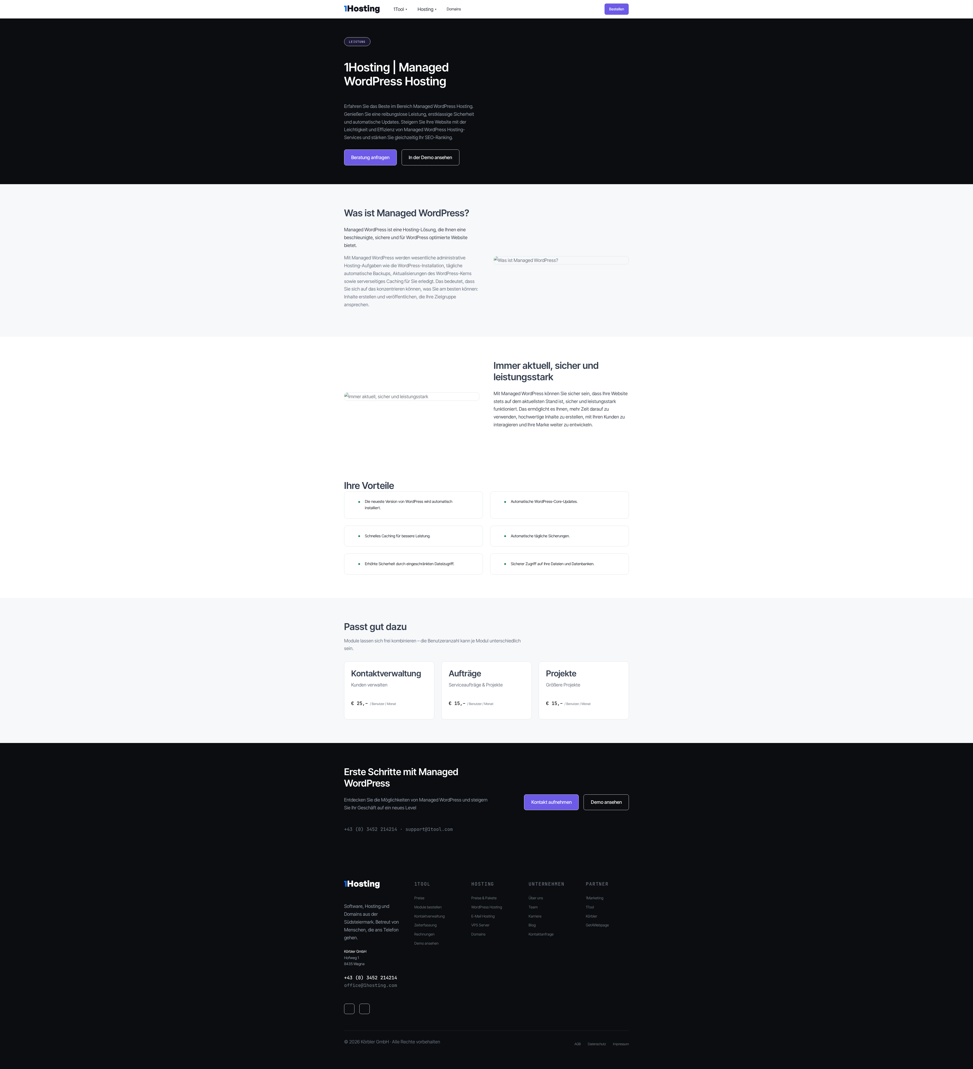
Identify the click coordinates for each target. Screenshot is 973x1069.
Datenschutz (597, 1044)
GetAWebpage (597, 925)
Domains (454, 9)
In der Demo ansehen (430, 157)
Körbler (591, 916)
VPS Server (480, 925)
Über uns (536, 898)
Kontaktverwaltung (429, 916)
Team (533, 907)
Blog (532, 925)
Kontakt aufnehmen (551, 802)
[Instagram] (364, 1009)
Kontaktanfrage (541, 934)
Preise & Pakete (484, 898)
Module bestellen (428, 907)
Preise (419, 898)
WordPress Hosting (486, 907)
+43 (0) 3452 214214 (370, 978)
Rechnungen (424, 934)
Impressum (621, 1044)
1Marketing (594, 898)
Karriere (535, 916)
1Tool (400, 9)
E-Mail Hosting (483, 916)
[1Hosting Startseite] (362, 9)
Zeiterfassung (425, 925)
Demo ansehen (606, 802)
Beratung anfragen (370, 157)
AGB (577, 1044)
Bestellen (616, 9)
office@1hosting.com (370, 985)
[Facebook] (349, 1009)
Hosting (427, 9)
